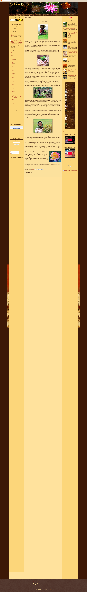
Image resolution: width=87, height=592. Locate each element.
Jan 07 (13, 95)
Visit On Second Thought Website (16, 27)
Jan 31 (13, 74)
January (13, 73)
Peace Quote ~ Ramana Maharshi (72, 58)
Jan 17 (13, 88)
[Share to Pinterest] (42, 169)
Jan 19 (13, 85)
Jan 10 (13, 92)
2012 (11, 55)
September (13, 62)
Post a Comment (29, 174)
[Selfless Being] (70, 166)
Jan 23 (13, 81)
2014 (11, 52)
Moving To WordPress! (14, 35)
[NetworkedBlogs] (16, 126)
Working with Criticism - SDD (72, 75)
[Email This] (37, 169)
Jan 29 (13, 77)
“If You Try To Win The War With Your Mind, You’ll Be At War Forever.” (72, 33)
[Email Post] (36, 169)
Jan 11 (13, 91)
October (13, 60)
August (13, 63)
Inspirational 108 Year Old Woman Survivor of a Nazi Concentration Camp (72, 52)
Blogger (51, 589)
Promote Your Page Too (70, 167)
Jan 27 (13, 78)
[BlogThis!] (38, 169)
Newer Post (26, 177)
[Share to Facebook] (41, 169)
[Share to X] (40, 169)
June (12, 66)
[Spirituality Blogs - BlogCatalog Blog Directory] (70, 170)
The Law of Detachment (71, 39)
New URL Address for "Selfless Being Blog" (69, 28)
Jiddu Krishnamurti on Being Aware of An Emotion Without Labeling (72, 46)
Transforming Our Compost (72, 22)
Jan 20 (13, 84)
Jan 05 (13, 100)
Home (43, 177)
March (13, 70)
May (12, 67)
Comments (12, 153)
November (13, 59)
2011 (11, 56)
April (12, 69)
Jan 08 (13, 94)
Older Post (60, 177)
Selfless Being (70, 165)
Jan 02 (13, 103)
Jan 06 (13, 99)
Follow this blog (16, 128)
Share (64, 131)
